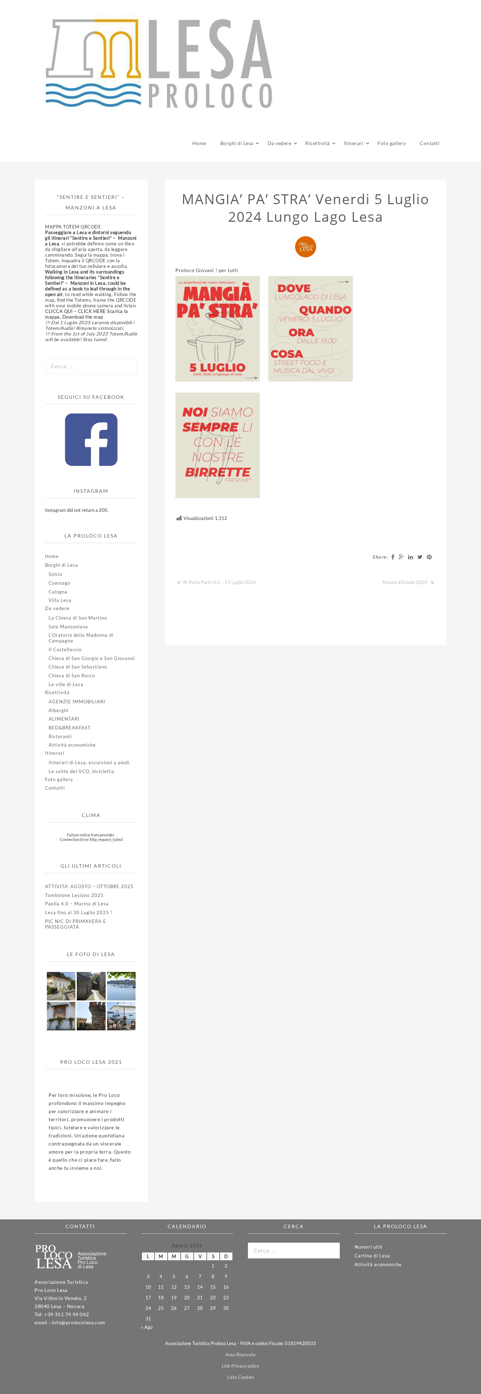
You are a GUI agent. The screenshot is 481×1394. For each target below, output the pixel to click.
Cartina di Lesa (372, 1255)
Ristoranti (60, 736)
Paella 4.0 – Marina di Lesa (77, 903)
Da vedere (280, 143)
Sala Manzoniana (68, 626)
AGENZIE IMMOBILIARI (77, 701)
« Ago (146, 1327)
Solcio (55, 574)
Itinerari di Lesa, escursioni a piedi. (90, 762)
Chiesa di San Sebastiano (78, 667)
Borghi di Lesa (237, 143)
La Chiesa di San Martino (78, 618)
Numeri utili (368, 1247)
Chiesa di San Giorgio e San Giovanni (92, 658)
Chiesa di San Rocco (72, 675)
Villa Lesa (60, 600)
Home (199, 143)
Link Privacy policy (240, 1366)
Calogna (58, 592)
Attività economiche (72, 745)
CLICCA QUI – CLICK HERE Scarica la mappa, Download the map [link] (86, 314)
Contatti (429, 143)
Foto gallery (391, 143)
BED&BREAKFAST (70, 727)
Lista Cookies (240, 1377)
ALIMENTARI (64, 719)
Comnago (59, 583)
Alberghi (58, 710)
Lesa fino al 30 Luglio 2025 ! (78, 912)
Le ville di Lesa (66, 684)
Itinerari (354, 143)
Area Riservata (240, 1354)
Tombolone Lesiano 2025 (74, 895)
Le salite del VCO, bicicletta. (82, 771)
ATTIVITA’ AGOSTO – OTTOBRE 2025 (89, 886)
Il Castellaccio (65, 649)
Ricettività (317, 143)
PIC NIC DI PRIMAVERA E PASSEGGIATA (75, 924)
